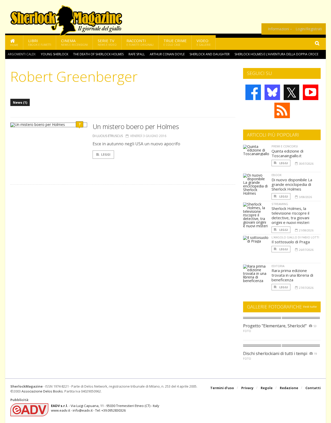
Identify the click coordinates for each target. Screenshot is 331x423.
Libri (39, 42)
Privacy (247, 388)
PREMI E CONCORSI (285, 146)
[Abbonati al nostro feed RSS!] (282, 110)
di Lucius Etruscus (108, 136)
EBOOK (277, 174)
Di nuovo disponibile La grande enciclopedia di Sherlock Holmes (292, 184)
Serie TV (107, 42)
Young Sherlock (54, 54)
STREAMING (280, 203)
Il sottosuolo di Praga (291, 241)
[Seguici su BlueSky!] (272, 92)
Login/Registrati (309, 29)
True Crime (175, 42)
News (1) (20, 102)
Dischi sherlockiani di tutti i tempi (275, 353)
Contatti (313, 388)
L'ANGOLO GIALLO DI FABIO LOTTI (295, 237)
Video (204, 42)
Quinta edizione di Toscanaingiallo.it (287, 153)
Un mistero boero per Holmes (136, 126)
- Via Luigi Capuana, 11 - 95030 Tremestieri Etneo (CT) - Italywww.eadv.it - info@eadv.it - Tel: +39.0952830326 (105, 408)
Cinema (74, 42)
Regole (267, 388)
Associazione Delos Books (42, 391)
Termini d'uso (222, 388)
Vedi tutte (310, 306)
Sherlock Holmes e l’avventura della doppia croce (276, 54)
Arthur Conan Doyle (167, 54)
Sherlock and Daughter (210, 54)
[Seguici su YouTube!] (310, 92)
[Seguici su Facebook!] (253, 92)
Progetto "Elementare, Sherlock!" (275, 326)
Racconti (140, 42)
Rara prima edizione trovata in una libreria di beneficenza (292, 275)
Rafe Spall (137, 54)
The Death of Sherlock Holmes (98, 54)
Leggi (105, 154)
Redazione (289, 388)
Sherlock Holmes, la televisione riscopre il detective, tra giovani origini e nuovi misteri (290, 215)
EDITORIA (278, 266)
